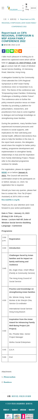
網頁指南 (23, 410)
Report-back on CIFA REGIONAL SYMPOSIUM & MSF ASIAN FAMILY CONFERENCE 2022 (18, 37)
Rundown (8, 382)
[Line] (12, 51)
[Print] (20, 51)
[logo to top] (3, 8)
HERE (4, 172)
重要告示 (6, 410)
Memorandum (9, 377)
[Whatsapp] (8, 51)
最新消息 (13, 19)
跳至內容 (33, 8)
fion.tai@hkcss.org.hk (11, 200)
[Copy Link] (16, 51)
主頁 (4, 19)
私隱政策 (15, 410)
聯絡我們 (32, 410)
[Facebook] (3, 51)
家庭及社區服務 (25, 396)
